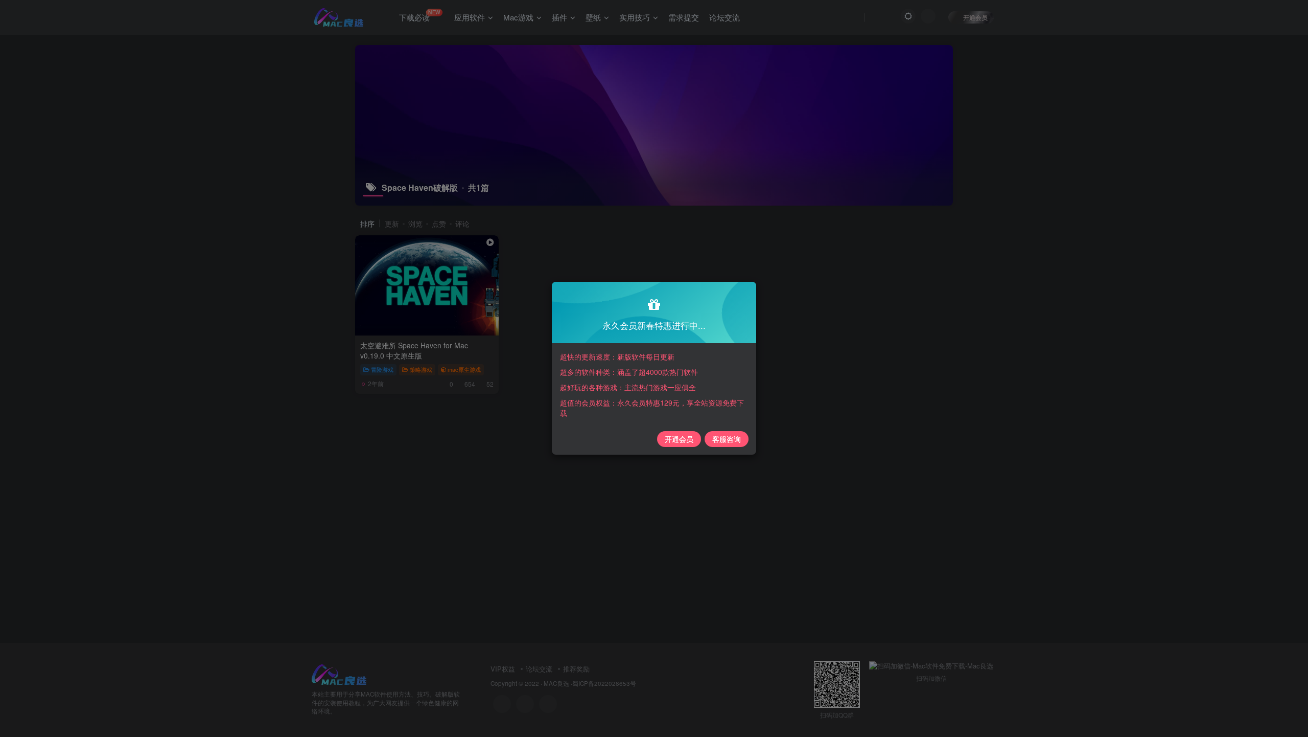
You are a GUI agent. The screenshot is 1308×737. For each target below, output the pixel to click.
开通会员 (679, 439)
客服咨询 (726, 439)
